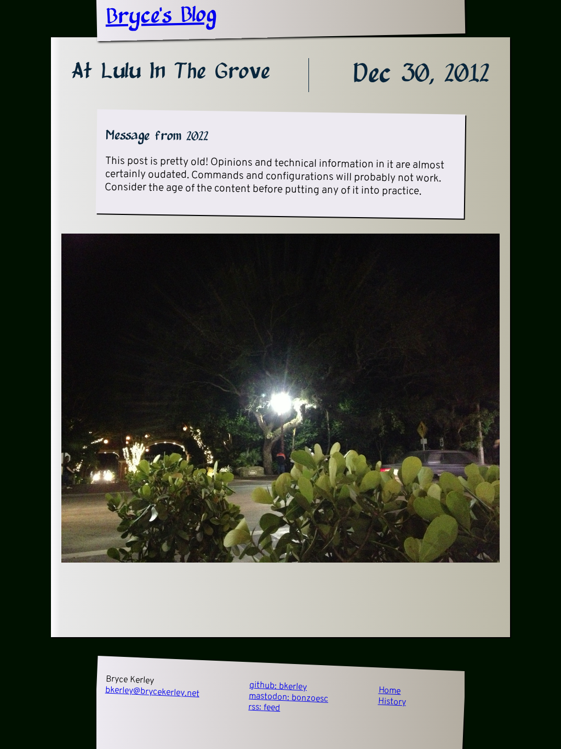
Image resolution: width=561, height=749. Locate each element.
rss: (264, 708)
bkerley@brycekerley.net (152, 692)
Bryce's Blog (160, 16)
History (392, 702)
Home (389, 691)
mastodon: (289, 698)
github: (278, 686)
